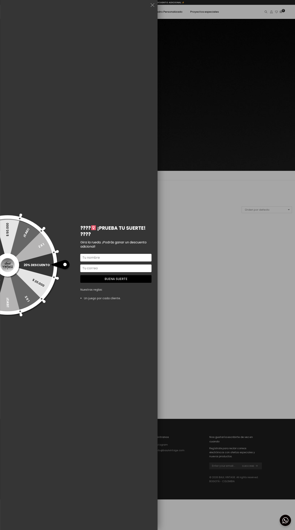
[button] (153, 6)
